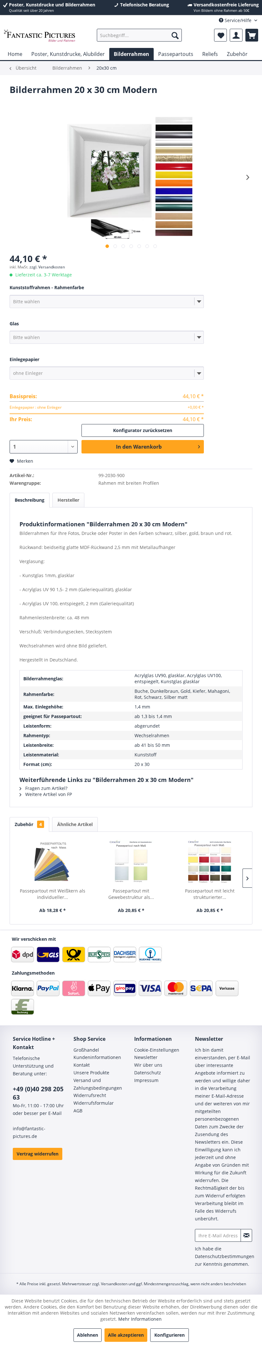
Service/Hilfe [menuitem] (238, 20)
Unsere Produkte (91, 1073)
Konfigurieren (169, 1335)
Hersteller (68, 500)
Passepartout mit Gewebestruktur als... (131, 894)
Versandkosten (114, 1284)
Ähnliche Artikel (75, 824)
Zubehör (28, 824)
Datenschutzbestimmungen (224, 1256)
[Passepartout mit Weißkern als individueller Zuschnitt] (52, 862)
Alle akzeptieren (126, 1335)
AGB (77, 1111)
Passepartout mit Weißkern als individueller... (52, 894)
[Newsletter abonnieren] (246, 1235)
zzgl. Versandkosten (47, 267)
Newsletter (146, 1057)
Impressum (146, 1080)
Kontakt (81, 1065)
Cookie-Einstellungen (156, 1050)
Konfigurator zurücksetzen (142, 430)
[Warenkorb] (251, 35)
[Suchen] (175, 35)
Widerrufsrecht (89, 1095)
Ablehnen (87, 1335)
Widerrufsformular (93, 1103)
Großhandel (86, 1050)
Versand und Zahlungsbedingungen (97, 1084)
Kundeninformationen (97, 1057)
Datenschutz (147, 1073)
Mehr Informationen (140, 1319)
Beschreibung (29, 500)
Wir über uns (148, 1065)
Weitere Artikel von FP (48, 794)
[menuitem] (139, 35)
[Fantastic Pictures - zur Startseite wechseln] (39, 37)
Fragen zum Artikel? (45, 788)
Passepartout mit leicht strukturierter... (210, 894)
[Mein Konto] (236, 35)
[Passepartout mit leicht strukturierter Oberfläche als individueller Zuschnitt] (209, 862)
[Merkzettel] (220, 35)
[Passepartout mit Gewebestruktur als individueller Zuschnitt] (131, 862)
